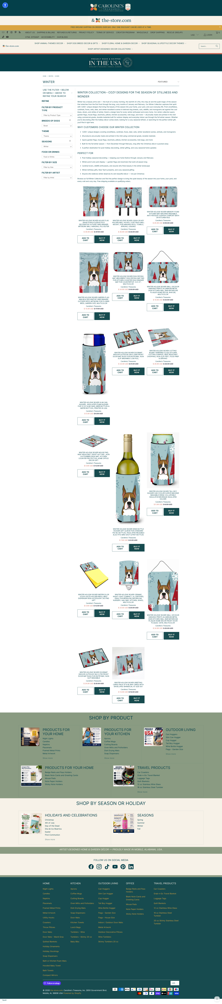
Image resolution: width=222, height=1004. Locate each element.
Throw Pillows (49, 927)
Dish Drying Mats (111, 750)
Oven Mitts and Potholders (116, 747)
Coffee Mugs (110, 741)
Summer (141, 823)
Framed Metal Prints (51, 750)
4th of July (49, 823)
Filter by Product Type (52, 109)
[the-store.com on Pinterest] (15, 32)
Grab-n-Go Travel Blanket (148, 775)
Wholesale (142, 32)
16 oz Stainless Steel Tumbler (150, 787)
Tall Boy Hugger (173, 743)
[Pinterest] (123, 866)
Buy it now (102, 239)
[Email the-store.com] (3, 32)
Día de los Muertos (53, 829)
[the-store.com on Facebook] (7, 32)
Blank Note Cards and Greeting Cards (61, 775)
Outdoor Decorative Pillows (110, 932)
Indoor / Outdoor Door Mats (110, 922)
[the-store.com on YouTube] (7, 37)
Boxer (46, 126)
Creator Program (125, 32)
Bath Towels (48, 970)
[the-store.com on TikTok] (3, 37)
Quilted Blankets (50, 941)
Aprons (107, 738)
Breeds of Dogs (51, 121)
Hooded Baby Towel (52, 965)
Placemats (47, 747)
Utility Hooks (48, 917)
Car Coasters (143, 772)
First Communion (52, 835)
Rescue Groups (175, 32)
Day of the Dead (52, 826)
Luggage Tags (143, 778)
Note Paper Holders (53, 781)
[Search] (217, 46)
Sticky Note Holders (54, 784)
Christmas (49, 820)
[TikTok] (107, 866)
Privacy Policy (86, 32)
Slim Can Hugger (173, 737)
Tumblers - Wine (78, 932)
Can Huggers (171, 734)
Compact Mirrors (50, 975)
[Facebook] (91, 866)
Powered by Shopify (72, 993)
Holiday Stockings (51, 951)
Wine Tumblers (104, 937)
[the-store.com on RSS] (19, 32)
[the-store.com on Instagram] (11, 32)
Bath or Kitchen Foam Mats (54, 961)
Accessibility (48, 37)
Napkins (46, 744)
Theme (45, 131)
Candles (46, 741)
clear (70, 120)
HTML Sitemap (32, 37)
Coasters (47, 922)
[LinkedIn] (131, 866)
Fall (138, 829)
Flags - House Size (106, 917)
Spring (140, 820)
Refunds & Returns (67, 32)
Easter (48, 832)
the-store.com (56, 990)
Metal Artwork (49, 753)
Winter (46, 146)
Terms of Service (105, 32)
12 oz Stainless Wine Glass (149, 784)
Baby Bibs (75, 941)
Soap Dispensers (111, 753)
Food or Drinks (50, 152)
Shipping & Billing (46, 32)
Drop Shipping (157, 32)
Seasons (47, 141)
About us (30, 32)
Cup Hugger (171, 740)
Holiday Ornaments (51, 946)
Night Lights (48, 738)
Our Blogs (62, 37)
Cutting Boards (110, 744)
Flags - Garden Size (174, 749)
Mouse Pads (50, 778)
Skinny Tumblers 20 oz (108, 941)
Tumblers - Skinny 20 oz (81, 937)
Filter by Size (49, 162)
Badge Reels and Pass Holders (58, 772)
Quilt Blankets (143, 781)
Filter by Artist (51, 172)
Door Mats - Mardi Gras (53, 937)
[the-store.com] (10, 46)
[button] (50, 43)
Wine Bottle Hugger (174, 746)
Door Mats (47, 932)
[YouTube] (115, 866)
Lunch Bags (76, 927)
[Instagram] (99, 866)
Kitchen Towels (77, 922)
